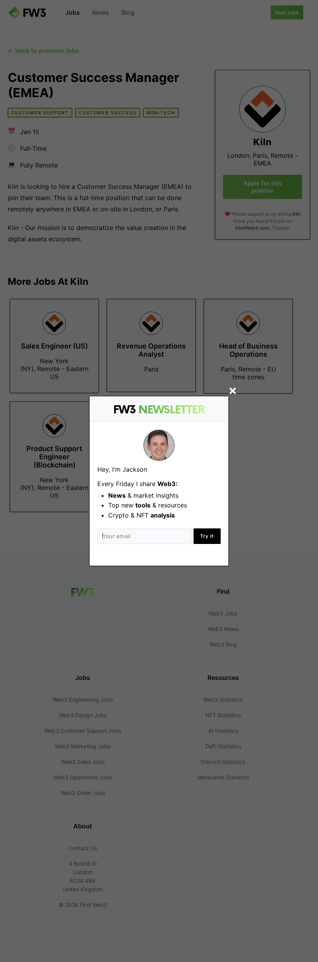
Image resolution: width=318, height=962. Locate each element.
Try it (207, 536)
